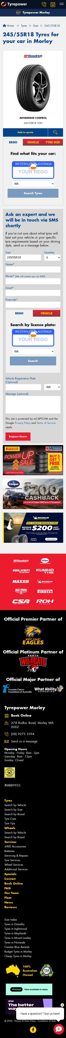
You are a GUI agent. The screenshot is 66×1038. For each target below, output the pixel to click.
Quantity (49, 252)
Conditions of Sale (47, 1020)
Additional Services (16, 869)
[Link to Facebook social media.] (33, 1030)
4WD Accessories (15, 846)
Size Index (10, 920)
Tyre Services (12, 860)
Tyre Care (10, 819)
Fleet (7, 898)
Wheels (9, 828)
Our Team (11, 893)
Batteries (9, 851)
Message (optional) (17, 394)
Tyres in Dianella (14, 924)
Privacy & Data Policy (25, 1020)
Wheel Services (13, 865)
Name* (9, 264)
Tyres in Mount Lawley (17, 938)
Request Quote (18, 436)
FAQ (7, 888)
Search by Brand (14, 814)
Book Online (13, 883)
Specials (10, 874)
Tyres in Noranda (14, 942)
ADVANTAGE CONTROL (33, 117)
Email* (9, 288)
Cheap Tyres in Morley (18, 956)
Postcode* (11, 300)
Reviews (10, 907)
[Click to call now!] (44, 4)
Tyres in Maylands (15, 933)
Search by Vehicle (15, 805)
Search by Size (13, 810)
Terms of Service (46, 423)
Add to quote (25, 132)
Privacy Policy (22, 423)
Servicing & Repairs (16, 855)
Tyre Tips (9, 823)
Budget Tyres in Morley (18, 951)
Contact (10, 879)
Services (10, 842)
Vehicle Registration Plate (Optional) (20, 380)
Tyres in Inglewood (15, 929)
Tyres (8, 800)
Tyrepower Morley (36, 12)
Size (8, 252)
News (8, 902)
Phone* (25, 276)
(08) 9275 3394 (22, 734)
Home (10, 26)
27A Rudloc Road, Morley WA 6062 (32, 725)
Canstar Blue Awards (16, 947)
